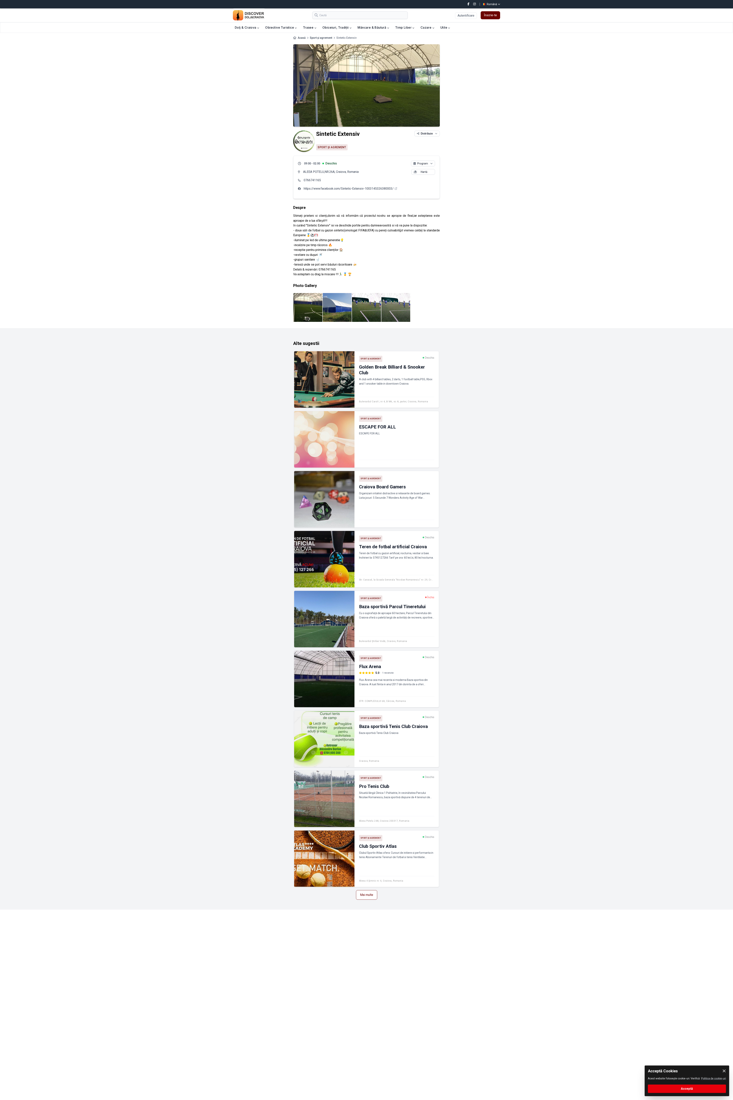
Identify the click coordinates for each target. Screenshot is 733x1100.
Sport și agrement (321, 37)
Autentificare (466, 15)
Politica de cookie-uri (713, 1078)
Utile (444, 27)
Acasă (302, 37)
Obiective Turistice (280, 27)
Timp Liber (403, 27)
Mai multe (366, 895)
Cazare (426, 27)
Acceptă (687, 1088)
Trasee (308, 27)
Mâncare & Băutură (372, 27)
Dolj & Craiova (246, 27)
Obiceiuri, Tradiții (336, 27)
